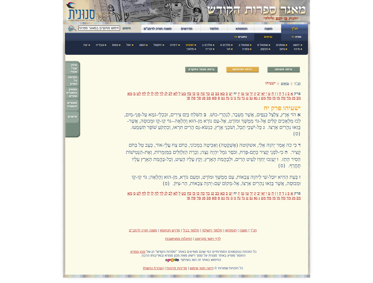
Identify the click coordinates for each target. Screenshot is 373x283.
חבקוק (264, 49)
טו (247, 93)
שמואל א (262, 44)
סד (199, 98)
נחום (282, 49)
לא (175, 93)
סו (188, 98)
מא (129, 93)
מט (263, 98)
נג (247, 98)
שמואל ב (244, 44)
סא (214, 98)
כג (212, 93)
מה (283, 98)
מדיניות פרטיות (176, 268)
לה (157, 93)
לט (139, 93)
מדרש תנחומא (170, 230)
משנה (243, 230)
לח (144, 93)
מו (278, 98)
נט (223, 98)
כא (222, 93)
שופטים (280, 44)
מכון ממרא (137, 252)
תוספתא (231, 230)
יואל (128, 44)
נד (243, 98)
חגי (228, 49)
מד (288, 98)
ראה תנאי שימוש (201, 268)
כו (197, 93)
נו (235, 98)
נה (239, 98)
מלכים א (225, 44)
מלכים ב (207, 44)
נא (256, 98)
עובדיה (100, 44)
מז (274, 98)
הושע (142, 44)
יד (251, 93)
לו (152, 93)
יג (255, 93)
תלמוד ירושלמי (212, 230)
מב (298, 98)
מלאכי (190, 49)
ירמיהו (174, 44)
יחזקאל (158, 44)
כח (189, 93)
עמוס (115, 44)
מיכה (297, 49)
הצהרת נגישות (154, 268)
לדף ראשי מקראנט (208, 239)
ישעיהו (190, 44)
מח (269, 98)
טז (242, 93)
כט (183, 93)
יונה (85, 44)
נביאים (285, 83)
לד (161, 93)
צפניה (245, 49)
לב (170, 93)
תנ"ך (297, 83)
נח (227, 98)
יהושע (296, 44)
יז (239, 93)
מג (293, 98)
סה (193, 98)
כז (193, 93)
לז (148, 93)
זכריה (209, 49)
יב (258, 93)
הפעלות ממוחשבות (178, 239)
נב (251, 98)
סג (204, 98)
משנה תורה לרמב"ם (143, 230)
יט (230, 93)
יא (263, 93)
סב (209, 98)
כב (217, 93)
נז (231, 98)
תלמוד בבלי (191, 230)
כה (202, 93)
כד (208, 93)
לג (165, 93)
